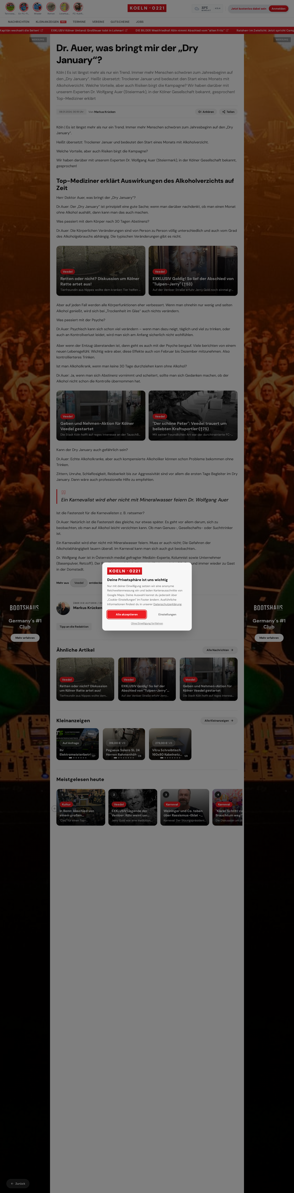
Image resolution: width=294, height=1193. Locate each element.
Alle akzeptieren (127, 614)
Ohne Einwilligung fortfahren (147, 623)
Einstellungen (167, 614)
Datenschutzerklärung (167, 604)
